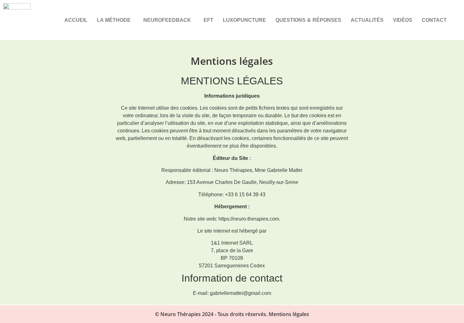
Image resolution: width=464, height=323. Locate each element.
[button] (115, 20)
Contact (434, 20)
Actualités (367, 20)
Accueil (75, 20)
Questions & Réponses (308, 20)
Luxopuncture (244, 20)
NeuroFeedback (167, 20)
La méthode (114, 20)
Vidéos (402, 20)
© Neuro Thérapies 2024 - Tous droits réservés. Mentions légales (232, 314)
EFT (208, 20)
